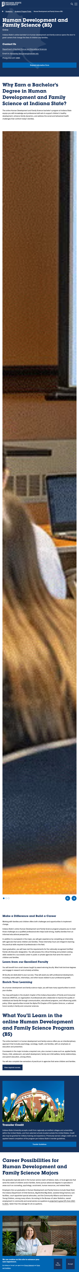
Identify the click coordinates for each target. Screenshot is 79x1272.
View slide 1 (3, 898)
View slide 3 (8, 898)
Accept (70, 1264)
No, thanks (58, 1264)
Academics (9, 11)
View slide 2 (6, 898)
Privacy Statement (29, 1265)
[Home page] (2, 11)
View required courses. (12, 1067)
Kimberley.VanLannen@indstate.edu (24, 53)
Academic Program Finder (23, 11)
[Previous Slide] (67, 898)
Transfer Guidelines (39, 1144)
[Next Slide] (74, 898)
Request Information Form (39, 65)
